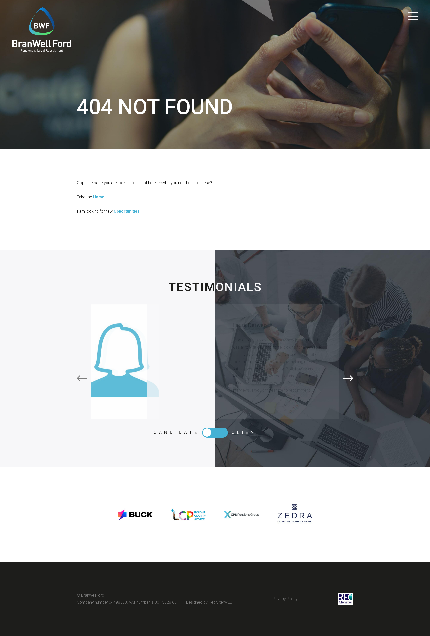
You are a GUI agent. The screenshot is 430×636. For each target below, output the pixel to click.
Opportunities (127, 211)
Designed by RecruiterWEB (209, 602)
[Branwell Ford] (41, 29)
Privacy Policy (285, 598)
